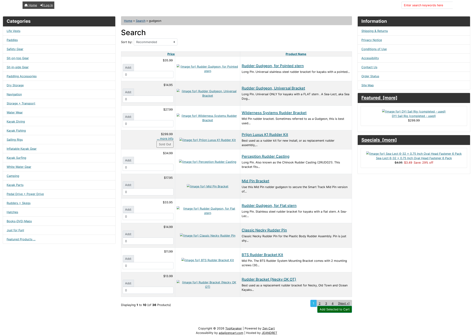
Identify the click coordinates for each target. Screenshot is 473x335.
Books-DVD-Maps (19, 221)
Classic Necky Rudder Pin (264, 230)
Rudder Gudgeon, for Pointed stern (273, 66)
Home (32, 5)
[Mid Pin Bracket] (207, 186)
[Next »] (344, 303)
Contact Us (369, 67)
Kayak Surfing (16, 158)
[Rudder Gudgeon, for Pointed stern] (208, 68)
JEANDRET (269, 333)
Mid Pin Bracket (255, 181)
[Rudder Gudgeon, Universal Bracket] (208, 93)
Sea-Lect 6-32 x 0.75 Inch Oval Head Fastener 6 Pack (414, 158)
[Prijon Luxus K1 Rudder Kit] (207, 139)
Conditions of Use (374, 49)
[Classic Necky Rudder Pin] (207, 235)
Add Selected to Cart (335, 309)
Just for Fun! (15, 230)
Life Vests (13, 31)
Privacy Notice (371, 40)
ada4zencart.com (231, 333)
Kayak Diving (16, 121)
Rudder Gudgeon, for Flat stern (269, 205)
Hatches (12, 212)
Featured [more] (379, 97)
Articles (11, 322)
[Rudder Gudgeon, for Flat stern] (208, 210)
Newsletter (53, 322)
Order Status (370, 76)
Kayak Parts (15, 185)
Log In (48, 5)
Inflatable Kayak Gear (22, 148)
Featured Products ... (21, 239)
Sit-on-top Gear (18, 58)
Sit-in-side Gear (18, 67)
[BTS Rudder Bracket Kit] (207, 260)
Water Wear (15, 112)
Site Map (367, 85)
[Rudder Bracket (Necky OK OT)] (208, 284)
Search (460, 5)
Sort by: (126, 42)
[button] (466, 316)
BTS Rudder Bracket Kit (262, 255)
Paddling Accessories (22, 76)
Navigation (14, 94)
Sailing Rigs (15, 139)
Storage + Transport (21, 103)
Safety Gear (15, 49)
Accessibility (370, 58)
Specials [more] (379, 140)
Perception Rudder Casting (265, 156)
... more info (165, 138)
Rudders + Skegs (18, 203)
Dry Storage (15, 85)
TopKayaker (233, 328)
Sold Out (165, 144)
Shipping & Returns (374, 31)
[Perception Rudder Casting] (207, 161)
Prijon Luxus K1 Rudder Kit (265, 134)
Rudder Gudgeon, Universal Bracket (273, 88)
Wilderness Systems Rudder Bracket (274, 113)
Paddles (12, 40)
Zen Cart (268, 328)
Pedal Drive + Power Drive (25, 194)
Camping (13, 176)
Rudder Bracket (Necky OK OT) (269, 279)
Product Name (296, 54)
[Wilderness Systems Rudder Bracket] (208, 117)
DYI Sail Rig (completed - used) (414, 116)
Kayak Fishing (16, 130)
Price (171, 54)
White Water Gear (19, 167)
